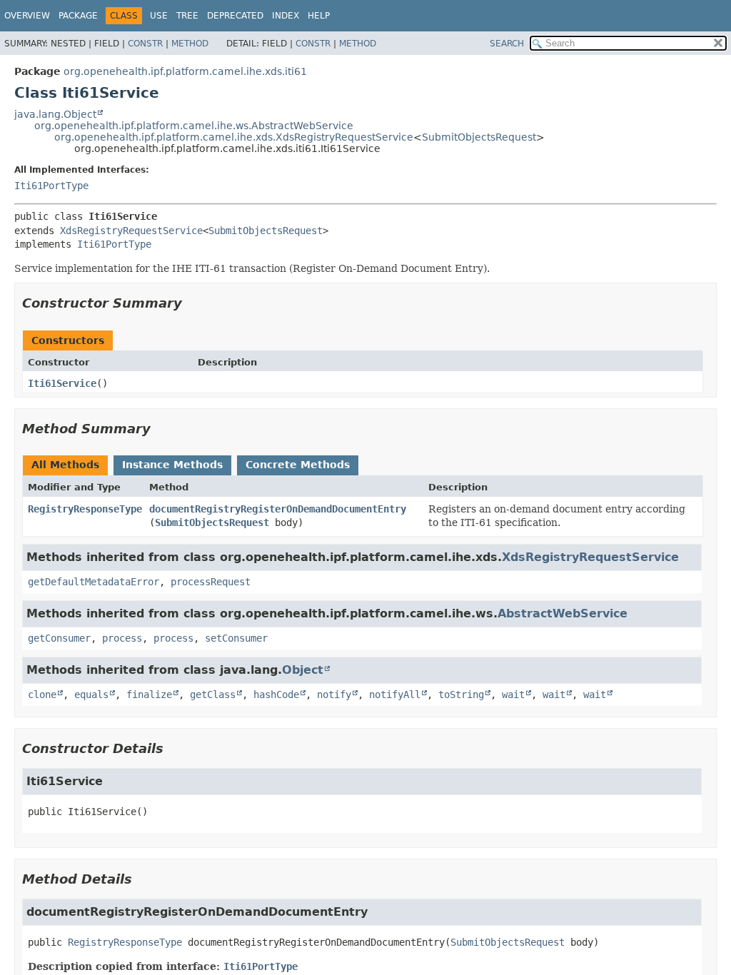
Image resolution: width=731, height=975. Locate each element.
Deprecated (235, 16)
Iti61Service (62, 383)
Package (78, 16)
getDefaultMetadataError (93, 581)
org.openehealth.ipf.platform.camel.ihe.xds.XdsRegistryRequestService (233, 137)
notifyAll (394, 694)
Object (302, 670)
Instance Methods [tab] (172, 464)
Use (159, 16)
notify (334, 694)
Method (189, 44)
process (122, 638)
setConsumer (236, 638)
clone (42, 694)
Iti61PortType (51, 185)
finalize (149, 694)
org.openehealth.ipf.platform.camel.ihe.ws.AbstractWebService (193, 125)
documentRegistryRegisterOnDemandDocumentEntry (277, 509)
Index (285, 16)
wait (513, 694)
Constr (145, 44)
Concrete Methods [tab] (298, 464)
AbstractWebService (562, 613)
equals (91, 694)
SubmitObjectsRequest (479, 137)
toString (461, 694)
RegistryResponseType (85, 509)
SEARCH (507, 44)
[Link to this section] (192, 302)
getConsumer (59, 638)
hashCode (276, 694)
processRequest (211, 581)
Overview (27, 16)
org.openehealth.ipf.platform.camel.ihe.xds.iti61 (185, 71)
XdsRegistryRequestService (131, 230)
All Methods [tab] (65, 464)
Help (319, 16)
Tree (187, 16)
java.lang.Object (55, 114)
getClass (213, 694)
